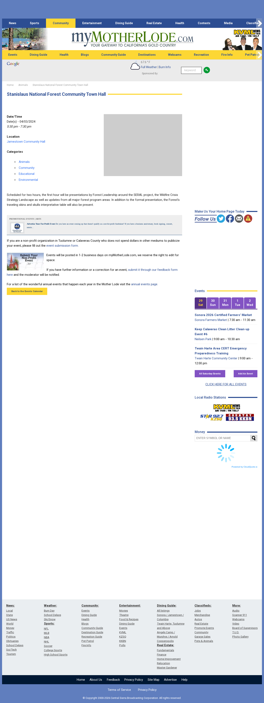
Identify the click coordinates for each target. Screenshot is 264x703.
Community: (90, 605)
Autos (198, 619)
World (9, 623)
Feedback (113, 680)
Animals (24, 162)
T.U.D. (235, 632)
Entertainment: (130, 605)
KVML (122, 632)
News (12, 23)
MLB (46, 632)
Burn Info (165, 67)
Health (179, 23)
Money (10, 628)
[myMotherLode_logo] (132, 39)
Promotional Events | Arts (25, 219)
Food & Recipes (128, 619)
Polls (122, 645)
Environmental (28, 180)
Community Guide (113, 54)
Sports (34, 23)
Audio (235, 610)
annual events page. (144, 284)
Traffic (10, 632)
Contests (204, 23)
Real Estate (154, 23)
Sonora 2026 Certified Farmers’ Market (223, 315)
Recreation (201, 54)
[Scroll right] (259, 23)
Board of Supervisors (245, 628)
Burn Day (49, 610)
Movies (123, 610)
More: (236, 605)
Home (81, 680)
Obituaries (12, 641)
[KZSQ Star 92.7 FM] (210, 416)
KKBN (122, 641)
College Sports (53, 650)
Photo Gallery (240, 636)
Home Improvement (169, 658)
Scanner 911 (239, 615)
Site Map (153, 680)
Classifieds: (202, 605)
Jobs (197, 610)
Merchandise (202, 615)
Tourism (11, 654)
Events (12, 54)
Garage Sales (202, 636)
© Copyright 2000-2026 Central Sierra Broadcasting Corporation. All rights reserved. (132, 697)
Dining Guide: (166, 605)
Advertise (170, 680)
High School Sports (55, 654)
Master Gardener (167, 667)
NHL (46, 641)
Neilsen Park (203, 339)
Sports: (49, 623)
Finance (161, 654)
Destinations (147, 54)
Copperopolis (165, 641)
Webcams (175, 54)
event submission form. (62, 245)
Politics (10, 636)
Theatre (123, 615)
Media (228, 23)
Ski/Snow (49, 619)
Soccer (48, 645)
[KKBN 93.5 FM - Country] (240, 416)
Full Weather (149, 67)
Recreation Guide (91, 636)
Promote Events (204, 628)
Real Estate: (165, 645)
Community (61, 23)
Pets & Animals (203, 641)
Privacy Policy (133, 680)
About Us (96, 680)
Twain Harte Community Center (216, 358)
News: (10, 605)
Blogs (85, 54)
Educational (26, 174)
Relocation (163, 663)
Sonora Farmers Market (211, 320)
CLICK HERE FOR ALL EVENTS (225, 384)
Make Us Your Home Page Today (219, 211)
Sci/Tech (11, 649)
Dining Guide (124, 23)
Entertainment (92, 23)
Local (9, 610)
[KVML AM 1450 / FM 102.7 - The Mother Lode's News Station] (226, 406)
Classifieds (254, 23)
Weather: (50, 605)
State (9, 615)
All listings (163, 610)
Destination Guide (92, 632)
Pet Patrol (87, 641)
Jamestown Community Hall (26, 141)
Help (184, 680)
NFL (46, 628)
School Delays (14, 645)
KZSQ (122, 636)
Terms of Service (119, 690)
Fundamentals (165, 650)
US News (11, 619)
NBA (46, 637)
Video (235, 623)
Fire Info (227, 54)
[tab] (201, 303)
